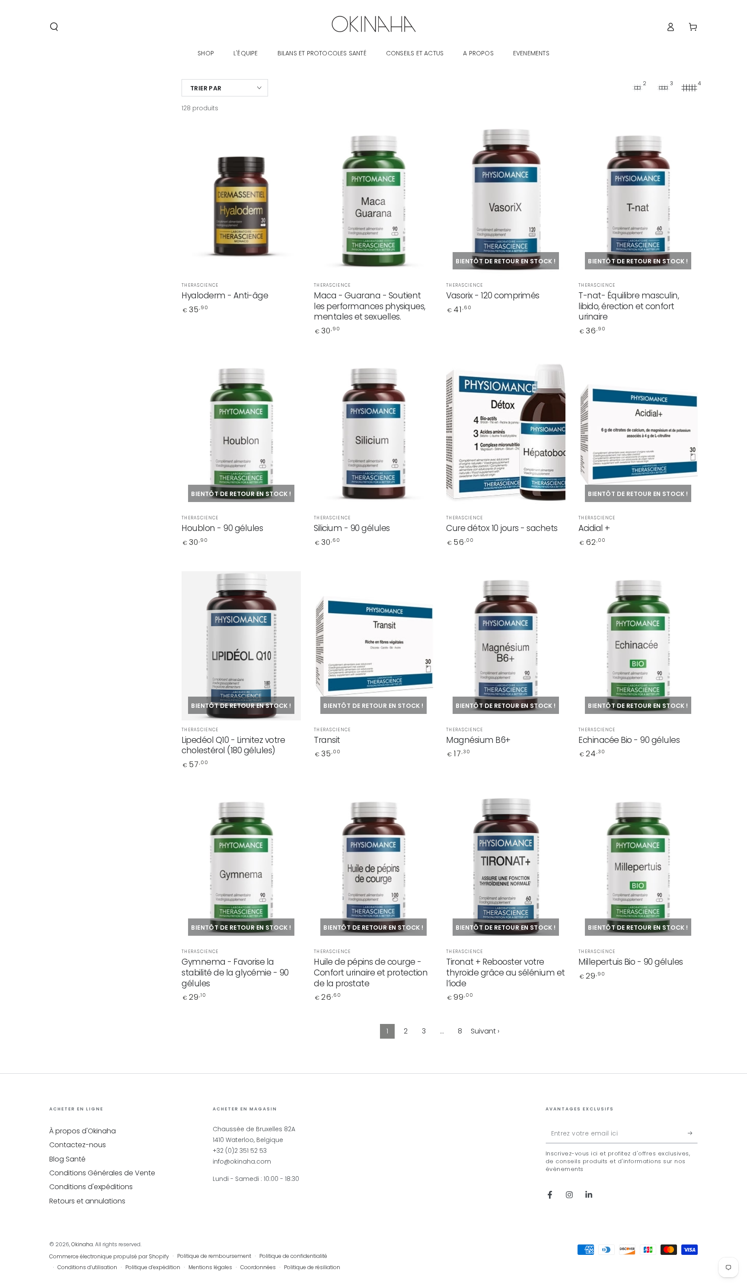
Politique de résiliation (312, 1267)
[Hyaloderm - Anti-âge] (241, 201)
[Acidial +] (638, 434)
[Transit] (373, 645)
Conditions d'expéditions (91, 1187)
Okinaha (82, 1244)
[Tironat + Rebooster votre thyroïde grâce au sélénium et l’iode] (505, 867)
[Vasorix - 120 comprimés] (505, 201)
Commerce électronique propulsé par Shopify (109, 1256)
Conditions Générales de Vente (102, 1173)
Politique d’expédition (152, 1267)
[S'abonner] (693, 1133)
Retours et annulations (87, 1201)
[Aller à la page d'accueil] (374, 27)
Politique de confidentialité (293, 1256)
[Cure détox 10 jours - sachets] (505, 434)
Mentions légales (210, 1267)
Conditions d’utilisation (87, 1267)
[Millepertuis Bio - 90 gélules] (638, 867)
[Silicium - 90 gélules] (373, 434)
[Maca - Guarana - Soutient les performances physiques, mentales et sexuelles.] (373, 201)
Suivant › (485, 1031)
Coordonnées (258, 1267)
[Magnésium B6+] (505, 645)
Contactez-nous (77, 1145)
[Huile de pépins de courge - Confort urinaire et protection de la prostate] (373, 867)
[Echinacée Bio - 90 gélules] (638, 645)
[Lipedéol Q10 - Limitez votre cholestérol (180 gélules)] (241, 645)
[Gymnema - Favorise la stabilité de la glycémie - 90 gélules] (241, 867)
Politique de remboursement (214, 1256)
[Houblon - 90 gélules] (241, 434)
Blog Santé (67, 1159)
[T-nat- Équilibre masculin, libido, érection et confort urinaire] (638, 201)
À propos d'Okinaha (82, 1131)
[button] (54, 26)
